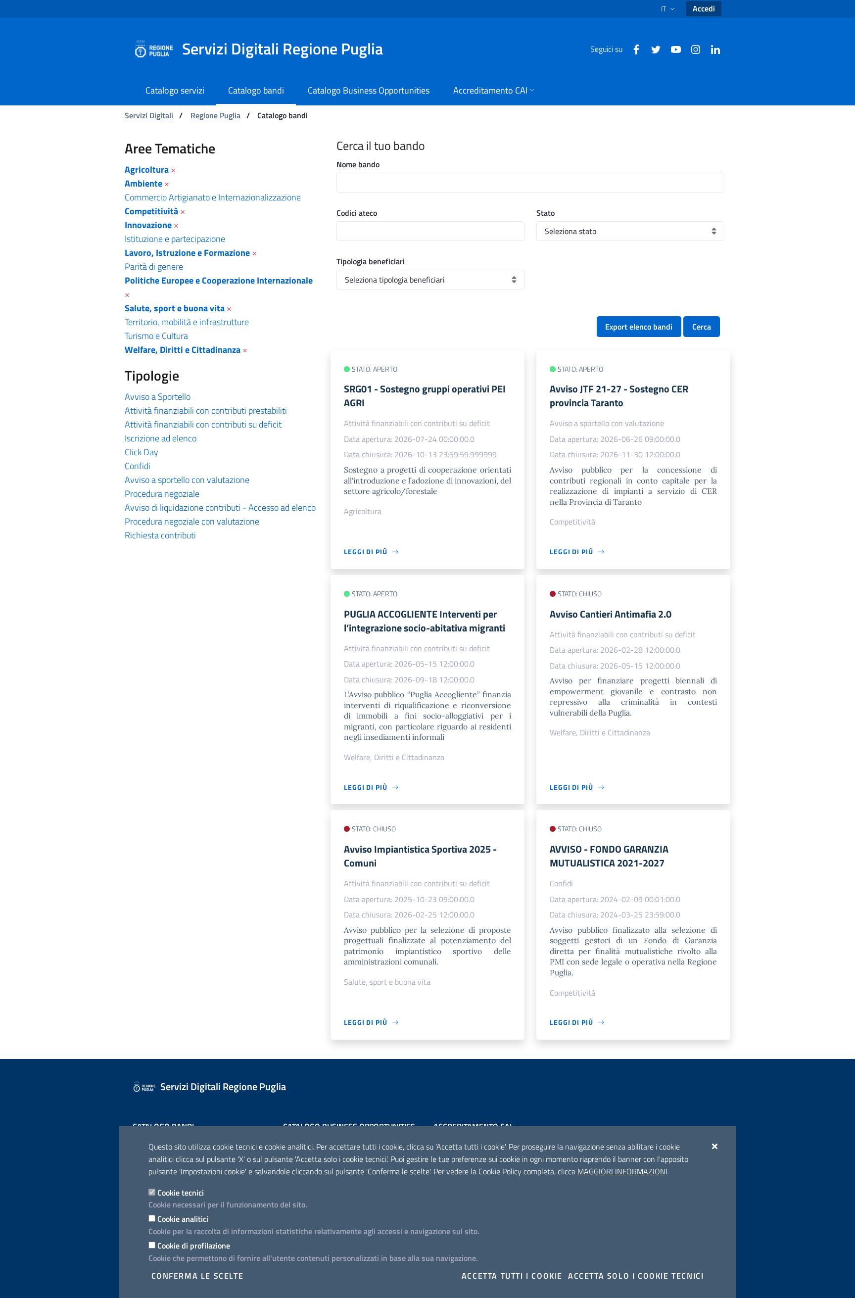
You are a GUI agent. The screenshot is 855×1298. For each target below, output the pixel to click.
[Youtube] (672, 48)
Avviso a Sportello (157, 396)
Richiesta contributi (160, 535)
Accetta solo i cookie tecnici (636, 1276)
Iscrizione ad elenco (160, 438)
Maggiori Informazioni (622, 1171)
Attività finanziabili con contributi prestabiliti (206, 410)
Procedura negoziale (162, 493)
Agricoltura (147, 169)
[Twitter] (652, 48)
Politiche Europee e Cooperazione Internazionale (219, 280)
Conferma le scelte (197, 1276)
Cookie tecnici (180, 1193)
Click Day (141, 452)
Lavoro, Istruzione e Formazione (187, 252)
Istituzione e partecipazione (175, 238)
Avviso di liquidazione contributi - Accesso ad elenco (220, 507)
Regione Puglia (215, 115)
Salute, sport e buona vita (175, 308)
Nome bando (358, 164)
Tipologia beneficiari (370, 261)
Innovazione (148, 225)
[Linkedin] (711, 48)
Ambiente (143, 183)
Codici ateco (356, 213)
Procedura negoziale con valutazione (192, 521)
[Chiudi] (715, 1146)
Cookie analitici (182, 1219)
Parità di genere (154, 266)
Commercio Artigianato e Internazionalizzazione (213, 197)
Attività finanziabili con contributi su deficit (203, 424)
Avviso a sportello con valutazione (187, 479)
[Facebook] (632, 48)
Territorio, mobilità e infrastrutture (187, 322)
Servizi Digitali (149, 115)
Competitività (151, 211)
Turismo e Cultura (156, 335)
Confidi (137, 466)
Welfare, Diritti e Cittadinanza (182, 349)
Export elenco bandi (638, 327)
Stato (545, 213)
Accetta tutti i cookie (512, 1276)
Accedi (704, 8)
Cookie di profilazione (193, 1245)
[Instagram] (692, 48)
